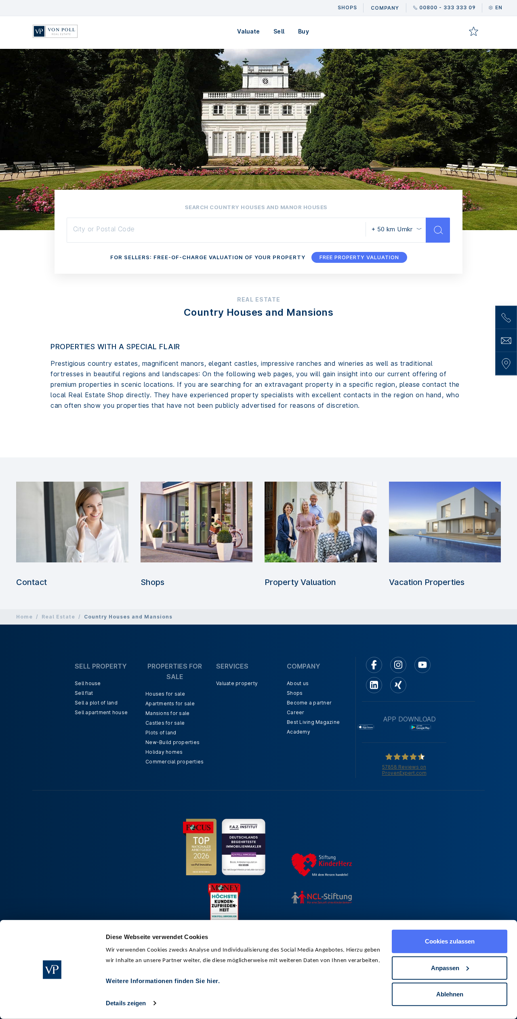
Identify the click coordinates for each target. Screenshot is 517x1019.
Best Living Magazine (313, 722)
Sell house (88, 683)
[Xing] (398, 685)
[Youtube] (422, 665)
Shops (152, 582)
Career (296, 712)
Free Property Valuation (359, 257)
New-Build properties (172, 742)
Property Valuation (300, 582)
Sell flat (84, 693)
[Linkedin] (374, 685)
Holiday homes (164, 752)
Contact (31, 582)
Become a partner (309, 703)
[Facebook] (374, 665)
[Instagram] (398, 665)
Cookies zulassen (450, 941)
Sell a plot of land (96, 703)
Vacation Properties (426, 582)
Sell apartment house (101, 712)
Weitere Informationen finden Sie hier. (163, 980)
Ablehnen (449, 994)
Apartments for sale (170, 703)
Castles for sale (165, 723)
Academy (298, 732)
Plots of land (160, 733)
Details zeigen (126, 1003)
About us (298, 683)
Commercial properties (174, 762)
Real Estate (58, 617)
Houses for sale (165, 694)
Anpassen (445, 967)
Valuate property (237, 683)
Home (24, 617)
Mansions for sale (167, 713)
